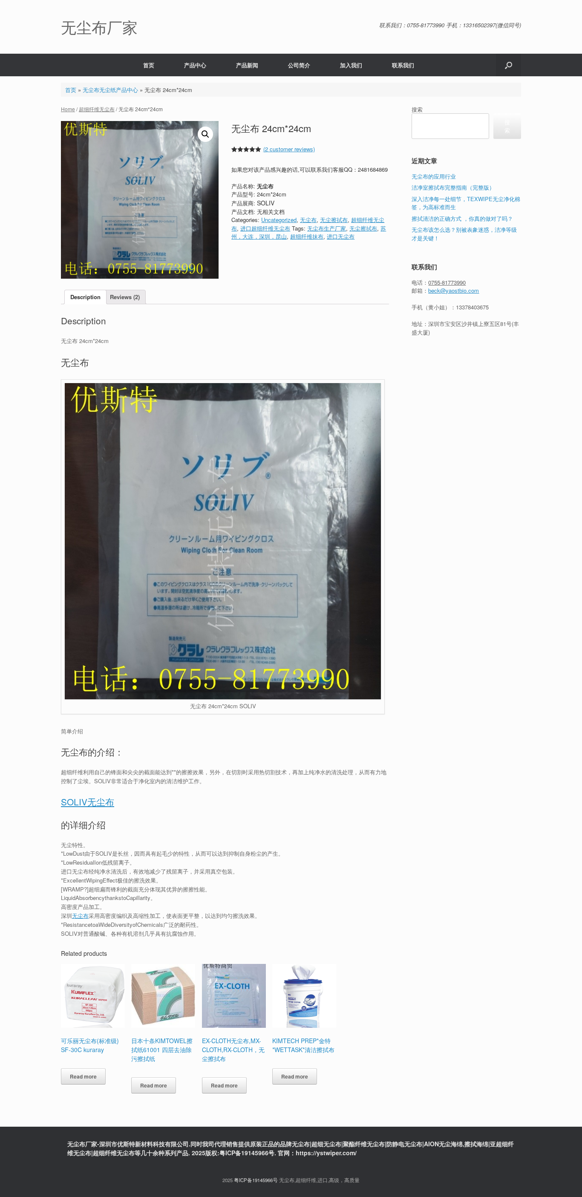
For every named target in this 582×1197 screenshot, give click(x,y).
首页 (148, 65)
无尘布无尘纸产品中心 (110, 90)
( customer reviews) (289, 149)
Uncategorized (279, 220)
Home (68, 108)
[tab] (85, 297)
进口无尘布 (340, 236)
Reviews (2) (125, 297)
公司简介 (299, 65)
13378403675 (472, 307)
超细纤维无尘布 (97, 108)
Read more (83, 1076)
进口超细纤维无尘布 (265, 228)
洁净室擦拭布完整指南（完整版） (453, 187)
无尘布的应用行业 (434, 176)
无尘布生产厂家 (326, 228)
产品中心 (195, 65)
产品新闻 (247, 65)
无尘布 (308, 220)
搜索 (417, 109)
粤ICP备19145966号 (256, 1180)
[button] (508, 65)
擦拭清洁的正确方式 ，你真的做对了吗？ (462, 218)
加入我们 (351, 65)
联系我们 (403, 65)
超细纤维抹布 (306, 236)
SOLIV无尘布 (87, 801)
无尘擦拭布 (334, 220)
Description (85, 297)
